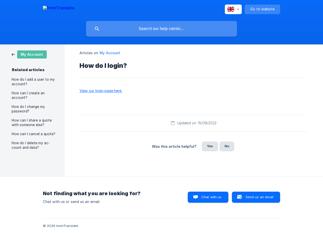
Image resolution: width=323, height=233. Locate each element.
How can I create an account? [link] (28, 95)
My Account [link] (110, 53)
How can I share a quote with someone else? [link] (32, 122)
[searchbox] (161, 29)
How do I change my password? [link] (28, 109)
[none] (58, 9)
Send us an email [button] (260, 197)
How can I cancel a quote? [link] (33, 134)
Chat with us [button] (211, 197)
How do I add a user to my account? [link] (33, 81)
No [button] (227, 146)
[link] (29, 54)
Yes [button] (210, 146)
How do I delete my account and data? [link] (31, 145)
